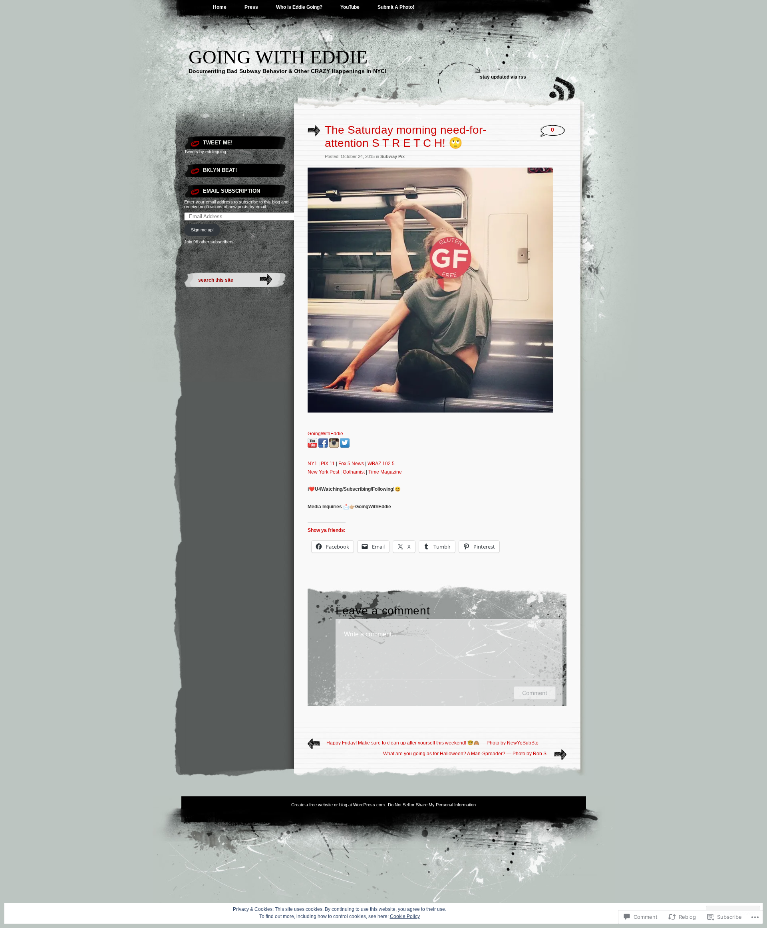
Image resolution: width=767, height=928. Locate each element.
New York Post (323, 472)
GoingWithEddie (325, 433)
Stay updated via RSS (503, 77)
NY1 (312, 463)
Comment (534, 692)
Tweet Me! (217, 143)
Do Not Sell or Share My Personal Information (432, 804)
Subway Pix (392, 156)
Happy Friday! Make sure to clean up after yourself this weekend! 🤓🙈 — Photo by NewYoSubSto (432, 743)
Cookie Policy (405, 916)
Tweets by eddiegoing (205, 151)
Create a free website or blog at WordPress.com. (338, 804)
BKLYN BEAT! (220, 170)
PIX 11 (328, 463)
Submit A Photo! (396, 7)
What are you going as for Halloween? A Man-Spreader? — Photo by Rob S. (465, 753)
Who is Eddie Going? (299, 7)
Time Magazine (385, 472)
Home (220, 7)
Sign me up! (202, 229)
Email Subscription (231, 191)
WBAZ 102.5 (381, 463)
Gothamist (354, 472)
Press (251, 7)
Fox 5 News (351, 463)
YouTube (350, 7)
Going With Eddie (278, 56)
